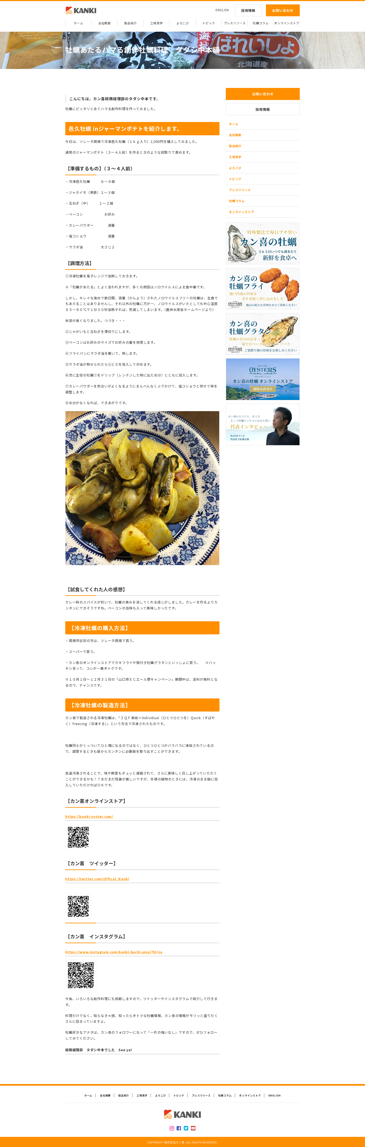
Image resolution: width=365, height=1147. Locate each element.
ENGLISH (222, 10)
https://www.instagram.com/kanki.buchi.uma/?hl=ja (113, 951)
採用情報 (248, 10)
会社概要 (104, 23)
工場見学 (156, 23)
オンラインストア (286, 23)
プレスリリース (235, 23)
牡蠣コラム (260, 23)
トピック (208, 23)
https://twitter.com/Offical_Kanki (97, 878)
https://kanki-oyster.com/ (89, 816)
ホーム (78, 23)
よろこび (182, 23)
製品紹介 (130, 23)
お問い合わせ (282, 10)
